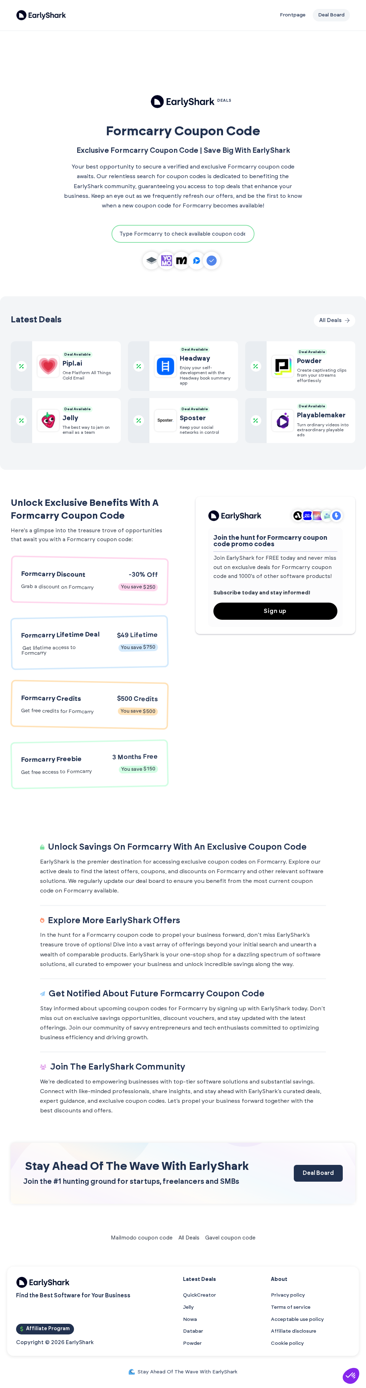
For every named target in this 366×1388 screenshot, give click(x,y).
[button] (351, 1375)
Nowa (190, 1319)
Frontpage (293, 14)
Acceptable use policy (297, 1319)
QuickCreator (199, 1295)
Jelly (188, 1307)
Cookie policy (287, 1343)
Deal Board (318, 1173)
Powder (192, 1343)
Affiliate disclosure (293, 1331)
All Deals (188, 1238)
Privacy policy (288, 1295)
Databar (193, 1331)
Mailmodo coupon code (142, 1238)
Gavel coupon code (230, 1238)
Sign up (275, 611)
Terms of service (291, 1307)
